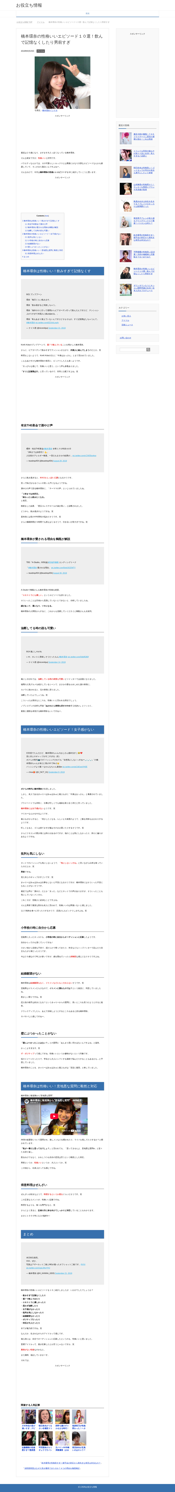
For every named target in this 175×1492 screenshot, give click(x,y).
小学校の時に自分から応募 (37, 240)
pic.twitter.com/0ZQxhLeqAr (47, 323)
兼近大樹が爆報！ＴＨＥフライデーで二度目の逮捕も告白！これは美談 (144, 136)
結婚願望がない (32, 244)
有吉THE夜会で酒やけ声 (36, 224)
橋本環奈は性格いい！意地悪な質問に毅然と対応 (42, 250)
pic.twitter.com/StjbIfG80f (78, 657)
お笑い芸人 (126, 316)
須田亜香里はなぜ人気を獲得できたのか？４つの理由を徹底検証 (52, 1468)
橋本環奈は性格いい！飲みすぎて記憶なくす (40, 221)
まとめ (25, 257)
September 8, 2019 (57, 772)
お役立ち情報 (29, 5)
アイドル (40, 51)
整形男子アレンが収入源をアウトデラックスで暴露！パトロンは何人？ (144, 220)
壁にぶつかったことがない (37, 247)
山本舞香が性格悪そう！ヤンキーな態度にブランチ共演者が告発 (144, 187)
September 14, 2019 (57, 662)
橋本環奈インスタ (50, 110)
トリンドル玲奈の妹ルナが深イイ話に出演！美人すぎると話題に (144, 153)
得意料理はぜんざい (34, 253)
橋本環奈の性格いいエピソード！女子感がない (41, 234)
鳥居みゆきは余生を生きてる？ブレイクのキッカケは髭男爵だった (144, 203)
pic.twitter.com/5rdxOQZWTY (63, 568)
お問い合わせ (125, 338)
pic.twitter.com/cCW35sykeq (84, 456)
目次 (88, 13)
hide (46, 216)
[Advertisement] (62, 134)
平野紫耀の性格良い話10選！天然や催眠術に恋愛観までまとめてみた (144, 254)
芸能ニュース (127, 325)
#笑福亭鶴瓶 (53, 562)
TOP (26, 22)
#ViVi (83, 1264)
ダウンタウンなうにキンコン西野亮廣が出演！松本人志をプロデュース (144, 288)
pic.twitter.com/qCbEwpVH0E (74, 767)
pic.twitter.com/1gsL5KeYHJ (38, 1268)
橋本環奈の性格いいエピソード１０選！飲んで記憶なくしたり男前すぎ (144, 271)
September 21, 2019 (57, 328)
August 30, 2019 (60, 573)
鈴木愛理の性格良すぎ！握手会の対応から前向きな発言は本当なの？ (71, 1463)
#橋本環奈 (30, 323)
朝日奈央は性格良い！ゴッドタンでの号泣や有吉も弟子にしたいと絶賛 (144, 170)
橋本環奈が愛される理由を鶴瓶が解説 (41, 227)
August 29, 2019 (60, 461)
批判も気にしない (33, 237)
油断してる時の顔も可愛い (37, 231)
